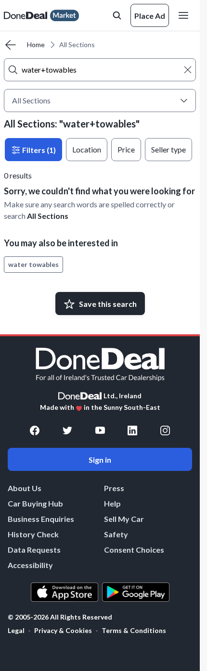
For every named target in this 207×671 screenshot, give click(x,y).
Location (86, 149)
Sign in (100, 459)
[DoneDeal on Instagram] (165, 430)
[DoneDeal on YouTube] (100, 430)
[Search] (13, 70)
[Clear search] (188, 70)
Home (36, 44)
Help (112, 503)
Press (114, 488)
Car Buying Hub (35, 503)
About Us (24, 488)
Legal (16, 630)
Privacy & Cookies (63, 630)
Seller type (168, 149)
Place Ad (149, 15)
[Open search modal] (117, 15)
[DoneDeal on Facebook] (34, 430)
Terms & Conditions (134, 630)
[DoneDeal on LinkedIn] (132, 430)
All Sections (47, 215)
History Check (33, 534)
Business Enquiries (41, 518)
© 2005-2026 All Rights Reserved (60, 617)
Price (126, 149)
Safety (116, 534)
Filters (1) (38, 149)
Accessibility (30, 565)
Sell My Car (124, 518)
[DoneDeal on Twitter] (67, 430)
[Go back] (10, 44)
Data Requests (34, 549)
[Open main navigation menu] (185, 15)
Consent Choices (134, 549)
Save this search (108, 303)
